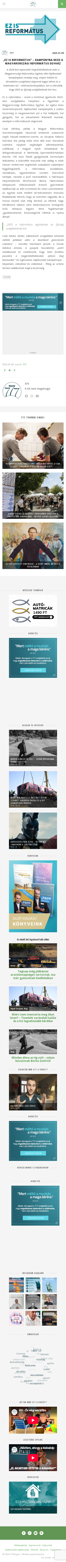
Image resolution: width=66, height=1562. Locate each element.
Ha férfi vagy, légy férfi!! (23, 1106)
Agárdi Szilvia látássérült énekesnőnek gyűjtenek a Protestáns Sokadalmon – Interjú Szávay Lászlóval (33, 515)
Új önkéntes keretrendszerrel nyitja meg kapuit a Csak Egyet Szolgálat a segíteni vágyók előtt (33, 465)
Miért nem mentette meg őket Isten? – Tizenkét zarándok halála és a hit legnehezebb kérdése (30, 800)
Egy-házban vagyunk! (21, 1509)
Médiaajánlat (20, 1545)
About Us (44, 1549)
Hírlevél (34, 1549)
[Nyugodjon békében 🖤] (32, 1301)
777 (11, 52)
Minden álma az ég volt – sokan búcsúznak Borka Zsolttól (32, 760)
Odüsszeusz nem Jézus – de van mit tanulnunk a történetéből (28, 843)
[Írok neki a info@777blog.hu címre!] (37, 396)
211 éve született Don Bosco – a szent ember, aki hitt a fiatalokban (33, 565)
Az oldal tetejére (51, 1558)
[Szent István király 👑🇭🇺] (32, 1285)
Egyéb (7, 277)
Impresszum (35, 1545)
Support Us (55, 1549)
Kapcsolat (47, 1545)
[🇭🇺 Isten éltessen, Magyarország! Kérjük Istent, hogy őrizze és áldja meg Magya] (16, 1285)
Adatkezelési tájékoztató (17, 1549)
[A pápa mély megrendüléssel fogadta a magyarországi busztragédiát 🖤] (16, 1301)
